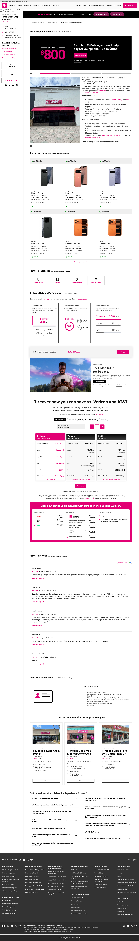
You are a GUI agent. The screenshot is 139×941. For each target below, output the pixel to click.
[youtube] (13, 85)
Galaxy (119, 100)
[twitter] (9, 85)
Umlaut (47, 299)
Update (123, 352)
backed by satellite (92, 138)
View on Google (38, 578)
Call (11, 73)
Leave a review (123, 562)
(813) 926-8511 (109, 764)
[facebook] (6, 85)
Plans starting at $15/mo (9, 58)
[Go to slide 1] (41, 74)
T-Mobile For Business (8, 55)
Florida (42, 22)
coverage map (81, 299)
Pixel (128, 100)
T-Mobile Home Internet (9, 48)
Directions (11, 65)
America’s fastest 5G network (113, 135)
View (46, 781)
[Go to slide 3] (102, 74)
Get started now (100, 381)
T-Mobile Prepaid (7, 51)
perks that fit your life (90, 93)
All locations (33, 22)
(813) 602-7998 (75, 771)
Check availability (95, 57)
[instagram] (17, 85)
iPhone (113, 100)
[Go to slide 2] (72, 74)
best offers (101, 91)
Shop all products (81, 262)
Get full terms (126, 62)
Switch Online (117, 14)
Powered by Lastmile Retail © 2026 (69, 938)
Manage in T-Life (101, 14)
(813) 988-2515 (40, 764)
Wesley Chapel (52, 22)
